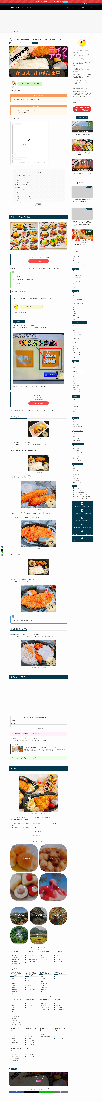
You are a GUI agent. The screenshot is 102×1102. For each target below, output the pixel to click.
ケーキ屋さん (22, 189)
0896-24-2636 (39, 399)
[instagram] (84, 4)
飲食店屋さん (22, 200)
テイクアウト (35, 42)
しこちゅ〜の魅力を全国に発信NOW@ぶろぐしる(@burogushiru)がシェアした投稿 (30, 162)
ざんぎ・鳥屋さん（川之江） (26, 198)
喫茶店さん (22, 202)
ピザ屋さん (22, 194)
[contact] (90, 4)
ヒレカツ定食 (22, 180)
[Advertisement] (51, 20)
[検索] (92, 4)
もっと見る (38, 204)
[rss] (88, 4)
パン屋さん (22, 191)
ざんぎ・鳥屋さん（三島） (25, 196)
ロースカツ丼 (22, 177)
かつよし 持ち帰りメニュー (24, 175)
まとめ (18, 187)
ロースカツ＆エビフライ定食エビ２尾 (28, 179)
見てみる (65, 1)
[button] (16, 1092)
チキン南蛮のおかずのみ (25, 182)
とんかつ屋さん (23, 192)
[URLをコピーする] (60, 1092)
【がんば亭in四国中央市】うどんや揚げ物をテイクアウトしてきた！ (41, 747)
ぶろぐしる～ (14, 7)
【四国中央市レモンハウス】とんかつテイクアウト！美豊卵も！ (28, 823)
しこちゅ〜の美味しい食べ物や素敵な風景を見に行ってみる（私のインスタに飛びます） (82, 109)
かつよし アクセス (22, 185)
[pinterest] (86, 4)
